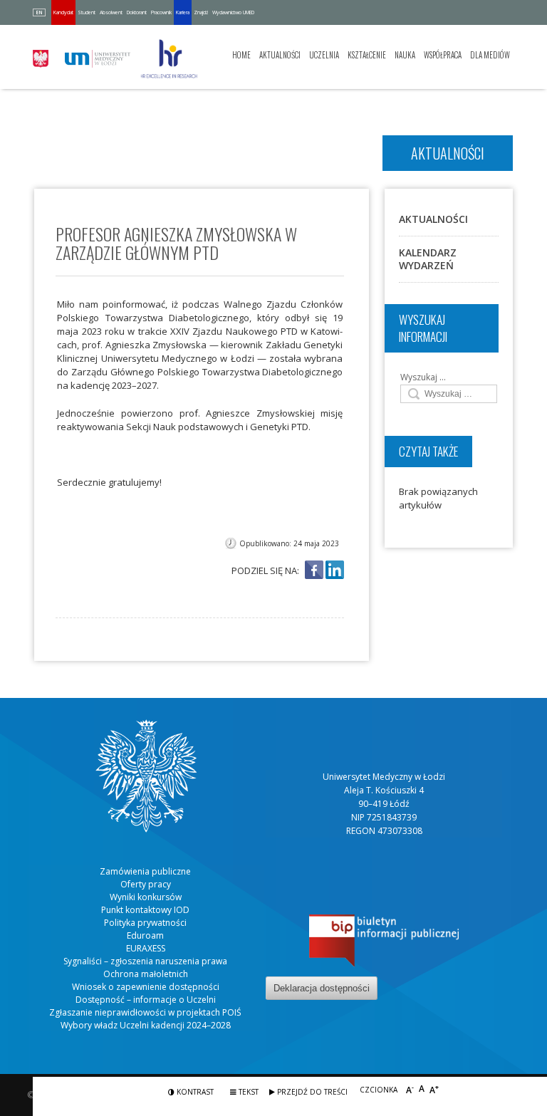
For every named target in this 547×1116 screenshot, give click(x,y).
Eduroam (145, 935)
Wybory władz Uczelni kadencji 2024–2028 (146, 1025)
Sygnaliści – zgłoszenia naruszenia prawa (145, 961)
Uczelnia (324, 55)
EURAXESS (145, 948)
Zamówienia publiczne (145, 871)
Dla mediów (490, 55)
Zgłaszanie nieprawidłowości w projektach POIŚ (145, 1012)
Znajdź (201, 12)
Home (241, 55)
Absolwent (111, 12)
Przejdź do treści (311, 1092)
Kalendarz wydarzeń (428, 259)
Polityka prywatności (145, 923)
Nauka (405, 55)
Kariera (182, 12)
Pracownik (161, 12)
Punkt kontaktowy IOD (145, 910)
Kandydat (63, 12)
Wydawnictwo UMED (233, 12)
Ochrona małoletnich (145, 974)
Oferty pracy (145, 884)
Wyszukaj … (423, 377)
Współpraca (443, 55)
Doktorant (137, 12)
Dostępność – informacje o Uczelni (145, 1000)
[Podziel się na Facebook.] (314, 571)
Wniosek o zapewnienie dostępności (145, 987)
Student (86, 12)
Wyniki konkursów (146, 897)
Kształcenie (367, 55)
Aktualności (280, 55)
